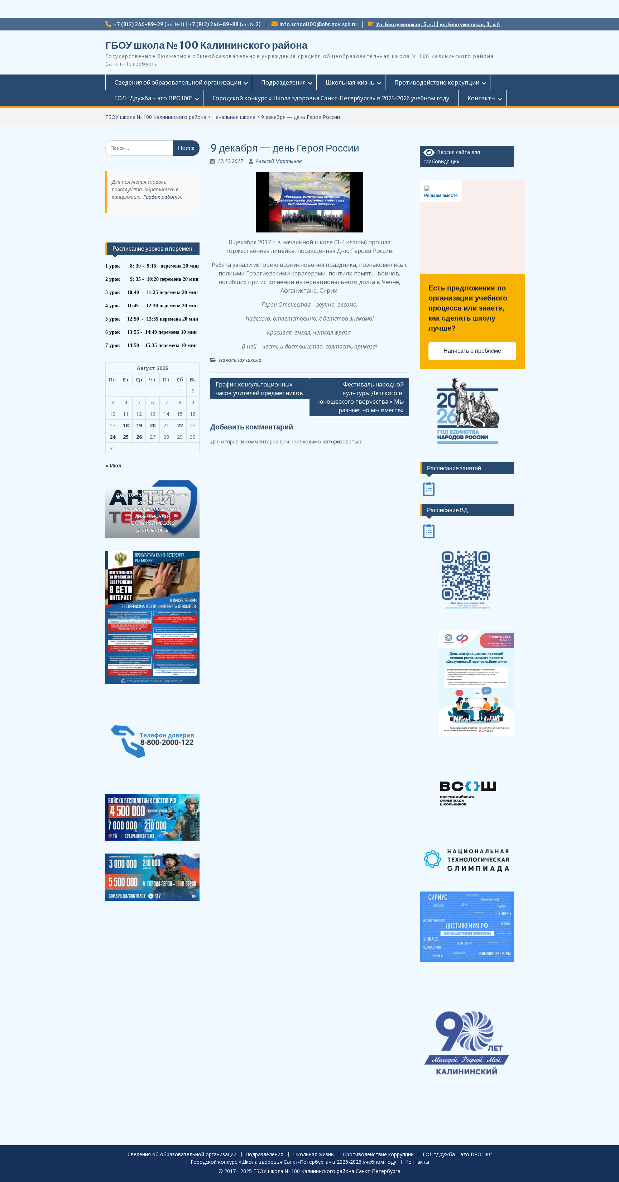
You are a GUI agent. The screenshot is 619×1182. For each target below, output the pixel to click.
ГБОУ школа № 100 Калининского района (206, 45)
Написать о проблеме (472, 351)
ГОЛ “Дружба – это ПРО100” (153, 98)
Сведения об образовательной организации (178, 82)
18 (126, 425)
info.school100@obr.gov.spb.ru (318, 24)
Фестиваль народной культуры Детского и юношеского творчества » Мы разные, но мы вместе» (361, 397)
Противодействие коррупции (436, 82)
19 (139, 425)
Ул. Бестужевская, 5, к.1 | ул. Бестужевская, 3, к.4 (438, 24)
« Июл (113, 465)
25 (126, 436)
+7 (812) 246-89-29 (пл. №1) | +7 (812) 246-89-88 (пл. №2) (186, 24)
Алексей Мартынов (279, 161)
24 (112, 436)
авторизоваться (342, 441)
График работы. (162, 196)
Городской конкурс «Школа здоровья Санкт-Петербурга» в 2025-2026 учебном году (330, 98)
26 (139, 436)
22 (180, 425)
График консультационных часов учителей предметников (259, 388)
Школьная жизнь (350, 82)
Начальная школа (240, 359)
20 (152, 425)
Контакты (481, 98)
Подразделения (283, 82)
